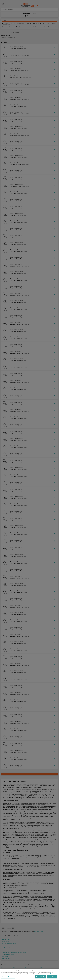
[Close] (56, 971)
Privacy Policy (50, 973)
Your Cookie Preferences (8, 976)
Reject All (52, 976)
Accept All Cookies (40, 976)
